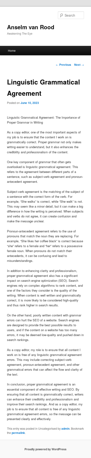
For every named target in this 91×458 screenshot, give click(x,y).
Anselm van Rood (30, 27)
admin (65, 428)
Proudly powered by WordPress (45, 449)
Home (12, 50)
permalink (18, 433)
